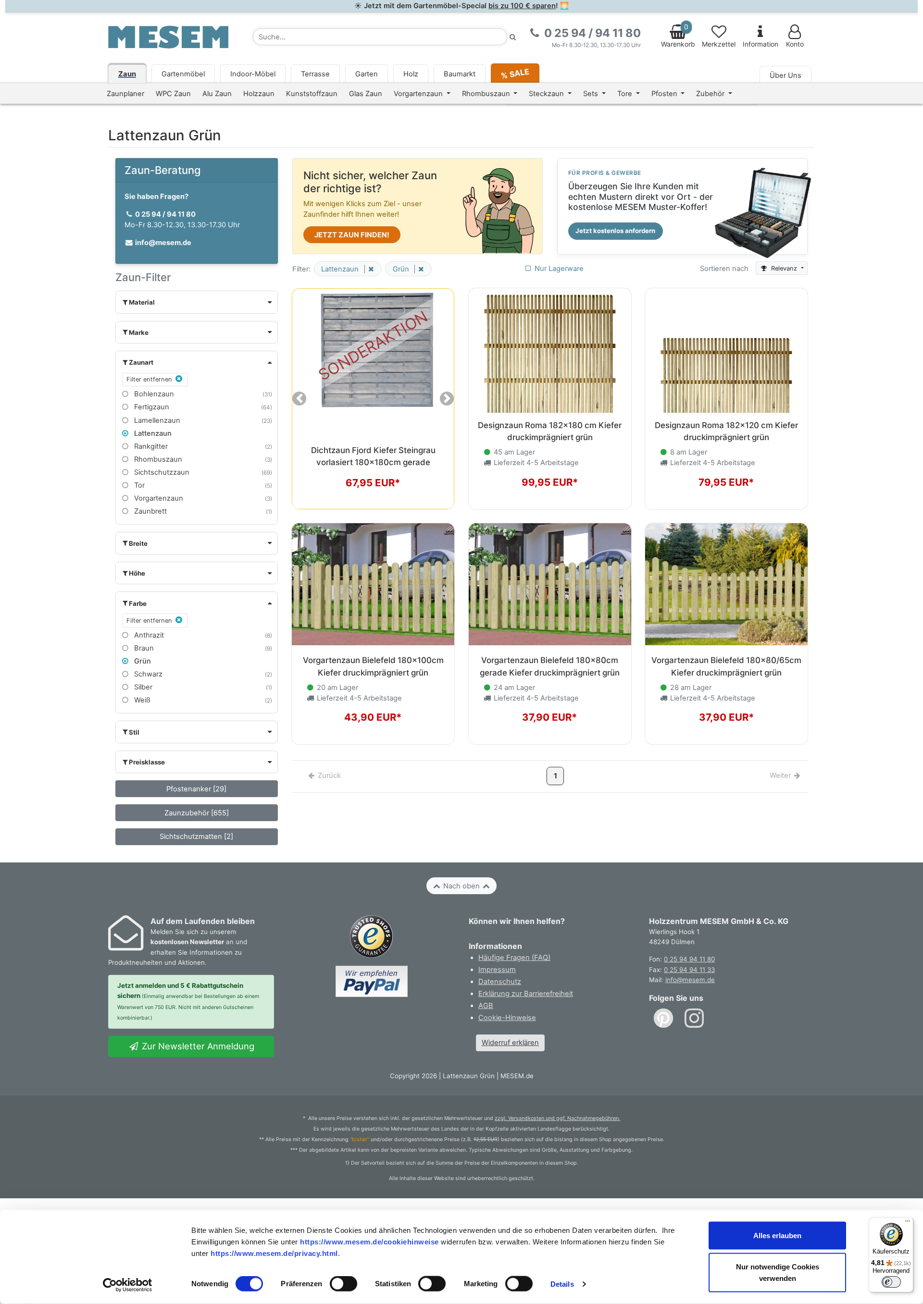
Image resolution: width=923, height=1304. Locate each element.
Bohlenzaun (153, 394)
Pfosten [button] (665, 93)
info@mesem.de (690, 980)
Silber (142, 687)
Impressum (497, 969)
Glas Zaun (365, 93)
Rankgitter (150, 446)
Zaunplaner (125, 93)
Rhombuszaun (157, 459)
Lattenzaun (152, 433)
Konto (795, 44)
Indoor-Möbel (252, 74)
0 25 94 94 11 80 (689, 959)
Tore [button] (625, 93)
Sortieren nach (724, 268)
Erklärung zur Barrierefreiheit (525, 993)
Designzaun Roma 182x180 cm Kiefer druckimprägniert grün (550, 431)
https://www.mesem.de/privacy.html (274, 1253)
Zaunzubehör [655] (196, 813)
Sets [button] (591, 93)
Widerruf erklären (510, 1042)
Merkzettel (719, 44)
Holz (410, 74)
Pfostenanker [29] (196, 789)
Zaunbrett (149, 511)
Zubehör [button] (711, 93)
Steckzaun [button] (547, 93)
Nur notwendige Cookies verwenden (777, 1272)
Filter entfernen (150, 379)
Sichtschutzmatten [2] (196, 836)
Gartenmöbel (183, 74)
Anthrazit (148, 635)
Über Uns (785, 75)
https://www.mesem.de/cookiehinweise (369, 1241)
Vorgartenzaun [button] (419, 93)
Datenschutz (499, 981)
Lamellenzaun (156, 420)
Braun (143, 648)
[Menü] (907, 1223)
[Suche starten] (513, 36)
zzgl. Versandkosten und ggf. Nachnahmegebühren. (557, 1118)
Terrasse (315, 74)
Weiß (141, 700)
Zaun (127, 74)
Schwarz (147, 674)
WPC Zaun (173, 93)
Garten (366, 74)
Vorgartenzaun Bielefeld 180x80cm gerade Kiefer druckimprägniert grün (550, 666)
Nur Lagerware (558, 268)
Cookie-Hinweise (507, 1017)
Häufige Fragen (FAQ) (514, 957)
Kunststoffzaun (311, 93)
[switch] (343, 1284)
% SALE (514, 73)
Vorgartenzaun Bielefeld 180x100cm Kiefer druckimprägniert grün (373, 666)
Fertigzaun (150, 407)
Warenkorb (678, 35)
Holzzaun (258, 93)
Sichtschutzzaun (160, 472)
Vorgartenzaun (157, 498)
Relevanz (784, 268)
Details (562, 1284)
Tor (138, 485)
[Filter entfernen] (369, 269)
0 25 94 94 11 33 (689, 969)
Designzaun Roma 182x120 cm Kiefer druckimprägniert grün (726, 431)
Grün (141, 661)
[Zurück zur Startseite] (168, 36)
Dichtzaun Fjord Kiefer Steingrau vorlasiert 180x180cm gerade (373, 456)
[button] (197, 302)
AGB (485, 1005)
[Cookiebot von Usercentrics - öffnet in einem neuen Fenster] (128, 1285)
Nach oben (461, 886)
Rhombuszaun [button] (487, 93)
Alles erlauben (777, 1235)
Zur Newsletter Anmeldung (196, 1046)
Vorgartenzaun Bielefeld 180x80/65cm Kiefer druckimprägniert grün (726, 666)
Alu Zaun (217, 93)
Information (760, 44)
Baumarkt (459, 74)
